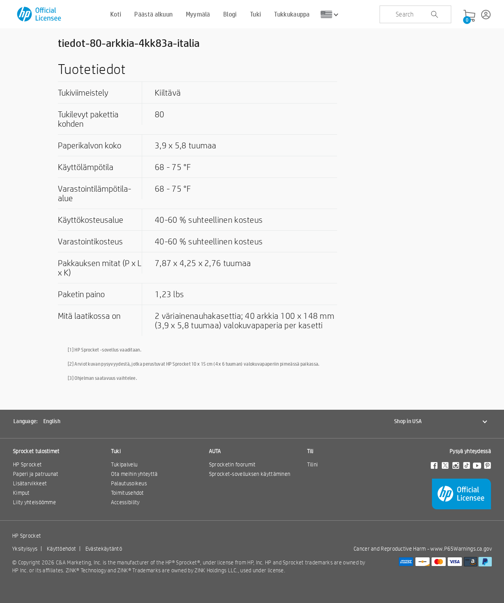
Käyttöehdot (61, 548)
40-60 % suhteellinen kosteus (209, 219)
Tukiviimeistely (83, 92)
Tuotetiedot (92, 69)
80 (160, 114)
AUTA (215, 451)
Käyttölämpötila (85, 167)
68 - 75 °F (173, 166)
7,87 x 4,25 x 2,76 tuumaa (203, 262)
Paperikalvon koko (89, 145)
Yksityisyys (24, 548)
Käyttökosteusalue (90, 219)
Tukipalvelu (124, 464)
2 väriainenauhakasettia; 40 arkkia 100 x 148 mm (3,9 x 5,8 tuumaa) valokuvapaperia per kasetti (244, 320)
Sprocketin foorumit (232, 464)
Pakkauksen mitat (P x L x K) (99, 267)
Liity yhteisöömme (34, 502)
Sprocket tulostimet (36, 451)
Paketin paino (81, 294)
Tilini (312, 464)
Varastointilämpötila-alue (94, 193)
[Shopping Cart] (469, 16)
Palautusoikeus (129, 483)
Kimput (21, 492)
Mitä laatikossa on (89, 315)
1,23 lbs (169, 294)
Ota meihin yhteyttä (134, 473)
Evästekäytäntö (103, 548)
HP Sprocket (27, 464)
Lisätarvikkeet (30, 483)
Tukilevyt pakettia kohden (88, 118)
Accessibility (125, 502)
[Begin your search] (434, 14)
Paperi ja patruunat (36, 473)
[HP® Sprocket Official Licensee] (39, 14)
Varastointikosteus (90, 241)
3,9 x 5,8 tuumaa (186, 145)
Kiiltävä (168, 92)
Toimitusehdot (127, 492)
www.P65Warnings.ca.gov (461, 548)
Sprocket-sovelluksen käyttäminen (250, 473)
